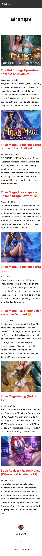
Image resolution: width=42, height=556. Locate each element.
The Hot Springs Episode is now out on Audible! (20, 72)
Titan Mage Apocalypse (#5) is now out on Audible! (21, 146)
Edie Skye (21, 534)
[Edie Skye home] (21, 527)
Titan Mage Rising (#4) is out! (18, 398)
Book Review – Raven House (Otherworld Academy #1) (20, 472)
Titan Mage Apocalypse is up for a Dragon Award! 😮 (19, 194)
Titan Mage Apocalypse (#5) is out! (21, 268)
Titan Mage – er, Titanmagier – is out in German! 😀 (21, 312)
